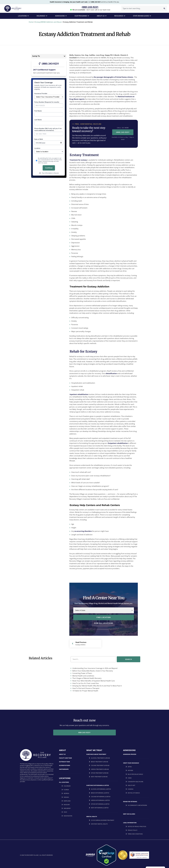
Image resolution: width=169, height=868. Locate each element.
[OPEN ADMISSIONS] (66, 16)
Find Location (104, 617)
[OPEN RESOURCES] (124, 16)
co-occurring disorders (83, 531)
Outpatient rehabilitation (118, 443)
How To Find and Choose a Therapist (85, 688)
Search (128, 659)
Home (31, 22)
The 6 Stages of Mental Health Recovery (86, 678)
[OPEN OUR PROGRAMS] (88, 16)
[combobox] (141, 8)
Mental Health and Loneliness (83, 676)
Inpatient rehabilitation (79, 394)
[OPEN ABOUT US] (106, 16)
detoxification (111, 373)
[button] (64, 56)
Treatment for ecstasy (78, 160)
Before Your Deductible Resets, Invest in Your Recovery (92, 671)
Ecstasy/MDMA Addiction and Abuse (48, 22)
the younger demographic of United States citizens (113, 77)
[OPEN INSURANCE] (46, 16)
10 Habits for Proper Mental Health (85, 691)
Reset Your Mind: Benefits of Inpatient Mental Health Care (93, 681)
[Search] (164, 8)
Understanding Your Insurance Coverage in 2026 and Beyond (94, 668)
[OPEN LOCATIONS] (28, 16)
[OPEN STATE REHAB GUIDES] (150, 16)
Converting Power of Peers (82, 673)
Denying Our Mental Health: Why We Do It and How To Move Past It (97, 686)
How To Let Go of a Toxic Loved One (85, 683)
